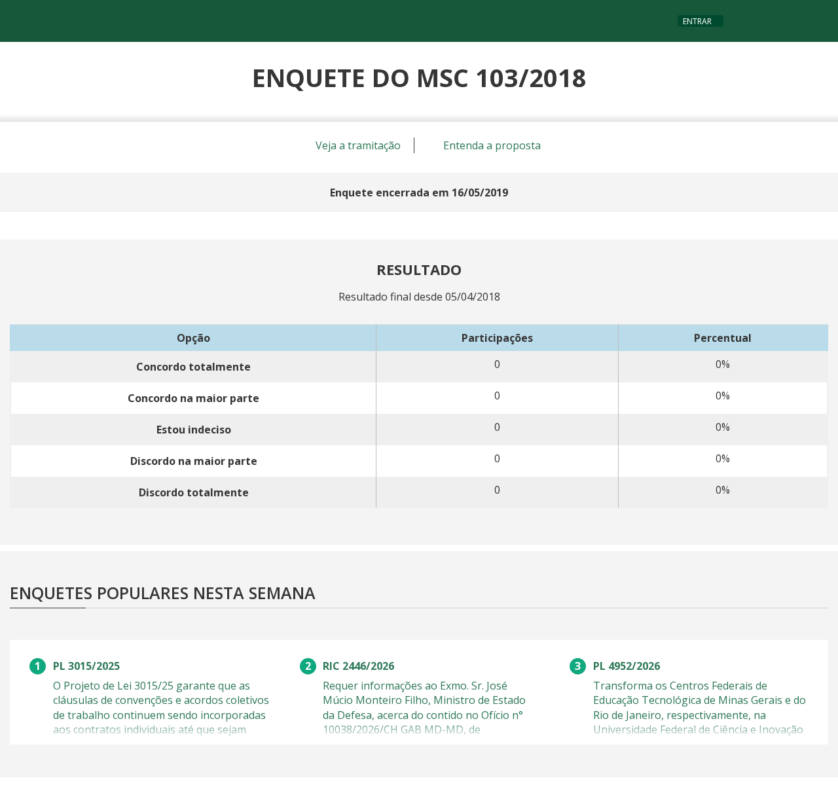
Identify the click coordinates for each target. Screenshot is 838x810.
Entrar (697, 21)
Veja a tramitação (357, 145)
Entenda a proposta (491, 145)
